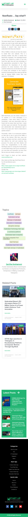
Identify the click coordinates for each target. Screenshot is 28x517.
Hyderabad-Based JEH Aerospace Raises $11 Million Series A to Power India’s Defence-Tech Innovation (14, 305)
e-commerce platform (14, 231)
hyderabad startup (14, 217)
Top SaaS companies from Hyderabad (11, 238)
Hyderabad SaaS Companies (14, 234)
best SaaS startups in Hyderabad (14, 247)
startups (17, 214)
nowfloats (11, 214)
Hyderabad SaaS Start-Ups (14, 244)
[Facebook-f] (7, 506)
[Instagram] (16, 506)
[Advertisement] (14, 191)
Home (14, 480)
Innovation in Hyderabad (14, 222)
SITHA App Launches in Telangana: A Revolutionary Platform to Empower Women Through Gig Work (13, 343)
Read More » (8, 313)
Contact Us (14, 489)
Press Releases (14, 487)
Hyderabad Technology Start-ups (14, 228)
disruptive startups (14, 225)
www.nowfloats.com (7, 157)
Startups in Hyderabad (14, 220)
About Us (14, 482)
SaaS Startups (14, 241)
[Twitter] (11, 506)
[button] (24, 4)
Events (14, 485)
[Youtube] (20, 506)
